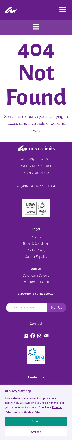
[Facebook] (32, 335)
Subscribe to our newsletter (36, 293)
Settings (36, 431)
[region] (36, 412)
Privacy (36, 237)
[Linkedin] (26, 335)
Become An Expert (36, 282)
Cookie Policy (33, 411)
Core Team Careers (36, 275)
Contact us (36, 377)
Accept (36, 421)
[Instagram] (39, 335)
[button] (63, 10)
